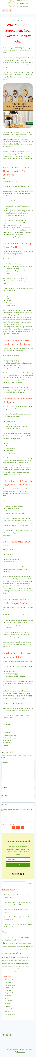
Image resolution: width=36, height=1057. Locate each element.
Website (4, 804)
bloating (17, 426)
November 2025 (10, 985)
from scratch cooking (12, 946)
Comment (5, 763)
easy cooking (22, 943)
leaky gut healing (21, 960)
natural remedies (22, 963)
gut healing (15, 949)
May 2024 (8, 1006)
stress (18, 409)
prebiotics (11, 966)
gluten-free (29, 946)
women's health (13, 971)
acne (3, 937)
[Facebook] (3, 10)
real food (23, 230)
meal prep (28, 960)
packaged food (7, 317)
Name (4, 787)
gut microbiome (11, 186)
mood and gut (11, 963)
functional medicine (21, 946)
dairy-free (19, 940)
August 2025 (9, 993)
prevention (16, 966)
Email (4, 796)
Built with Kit (18, 873)
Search (30, 883)
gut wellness (8, 957)
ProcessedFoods (5, 969)
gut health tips (5, 953)
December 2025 (10, 982)
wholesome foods (5, 971)
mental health (5, 963)
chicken (13, 937)
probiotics (27, 310)
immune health (25, 957)
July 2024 (8, 1003)
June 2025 (8, 998)
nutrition (5, 966)
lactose (15, 960)
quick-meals (11, 969)
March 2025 (9, 1001)
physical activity (13, 355)
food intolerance (28, 943)
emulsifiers (14, 523)
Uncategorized (18, 20)
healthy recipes (19, 957)
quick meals (19, 969)
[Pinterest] (10, 10)
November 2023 (10, 1014)
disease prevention (10, 943)
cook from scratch (25, 937)
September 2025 (10, 990)
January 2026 (9, 980)
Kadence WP (21, 1052)
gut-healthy (4, 949)
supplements (11, 139)
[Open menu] (18, 10)
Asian (6, 937)
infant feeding (5, 960)
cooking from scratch (9, 940)
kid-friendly (11, 960)
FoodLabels (4, 946)
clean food (18, 937)
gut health (24, 949)
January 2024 (9, 1011)
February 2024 (9, 1009)
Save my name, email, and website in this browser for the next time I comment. (19, 810)
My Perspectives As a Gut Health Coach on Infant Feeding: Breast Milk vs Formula (9, 739)
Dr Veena (6, 724)
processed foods (28, 966)
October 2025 (9, 988)
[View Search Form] (32, 10)
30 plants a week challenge (23, 232)
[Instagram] (7, 10)
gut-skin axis (10, 949)
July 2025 (8, 995)
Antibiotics (9, 620)
